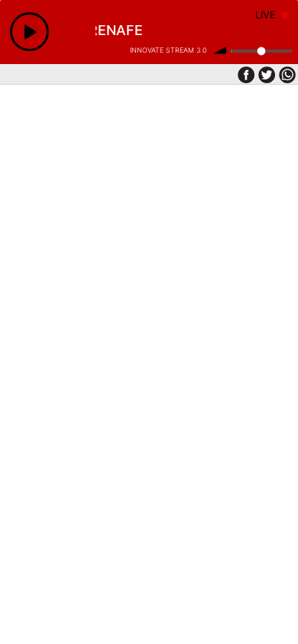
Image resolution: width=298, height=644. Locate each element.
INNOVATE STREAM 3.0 (168, 50)
